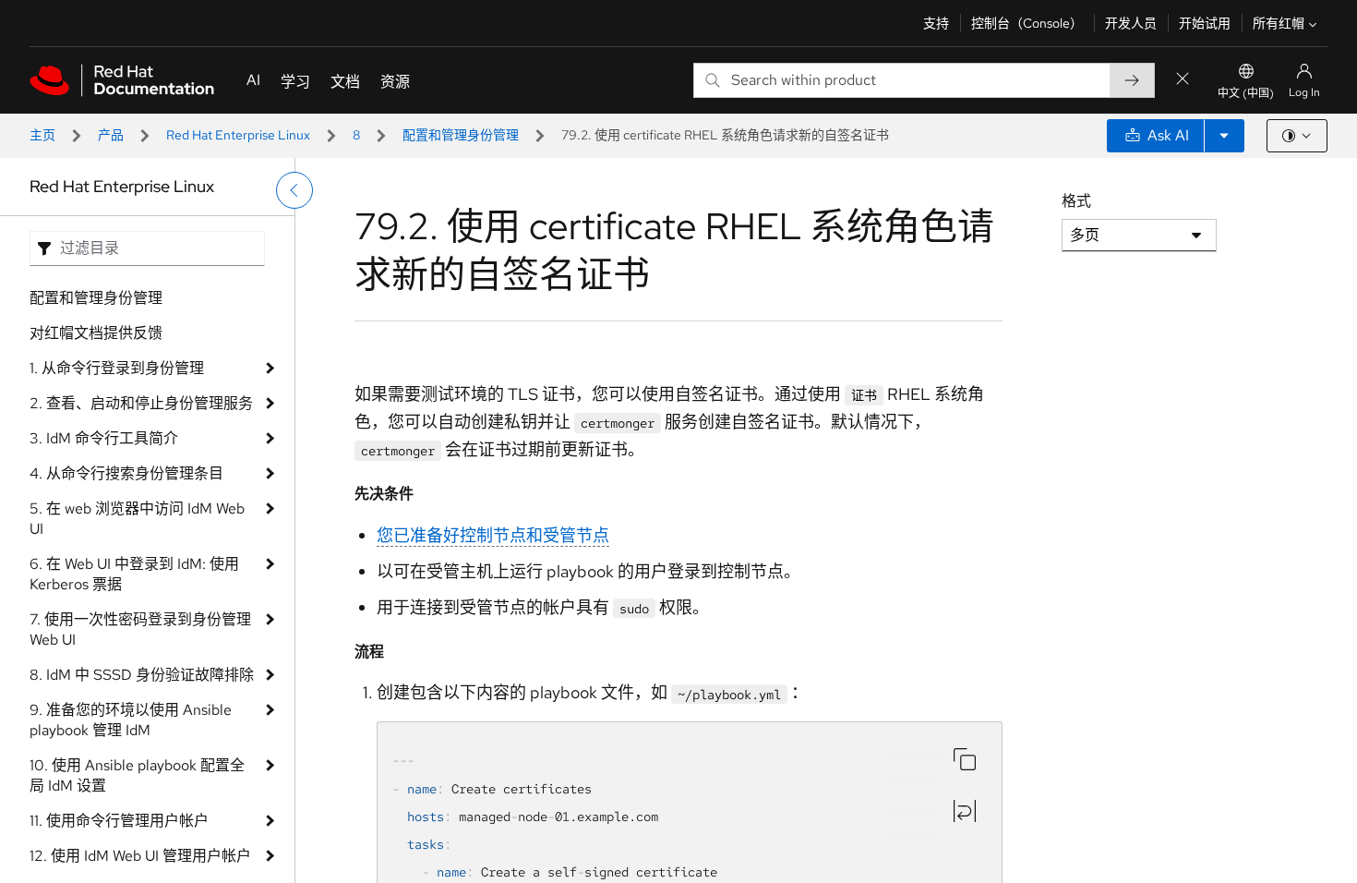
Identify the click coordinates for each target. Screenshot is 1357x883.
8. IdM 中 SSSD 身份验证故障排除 (142, 674)
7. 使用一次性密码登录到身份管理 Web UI (140, 629)
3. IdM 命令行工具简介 (104, 438)
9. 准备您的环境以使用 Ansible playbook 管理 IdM (131, 720)
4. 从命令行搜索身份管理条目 (126, 473)
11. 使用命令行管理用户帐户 (119, 820)
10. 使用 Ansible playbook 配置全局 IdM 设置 (137, 775)
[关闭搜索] (1182, 80)
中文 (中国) (1246, 93)
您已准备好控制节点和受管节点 (493, 535)
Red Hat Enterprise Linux (238, 135)
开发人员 (1131, 23)
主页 (42, 135)
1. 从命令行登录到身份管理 (117, 368)
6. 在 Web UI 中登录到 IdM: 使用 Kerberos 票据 (134, 574)
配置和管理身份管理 (460, 135)
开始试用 (1205, 23)
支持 (936, 23)
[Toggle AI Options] (1224, 135)
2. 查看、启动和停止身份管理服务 (141, 403)
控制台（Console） (1027, 23)
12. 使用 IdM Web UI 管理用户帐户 (140, 855)
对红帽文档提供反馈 (96, 333)
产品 (111, 135)
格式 (1076, 201)
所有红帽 (1278, 23)
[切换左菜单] (294, 190)
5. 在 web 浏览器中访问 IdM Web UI (137, 518)
